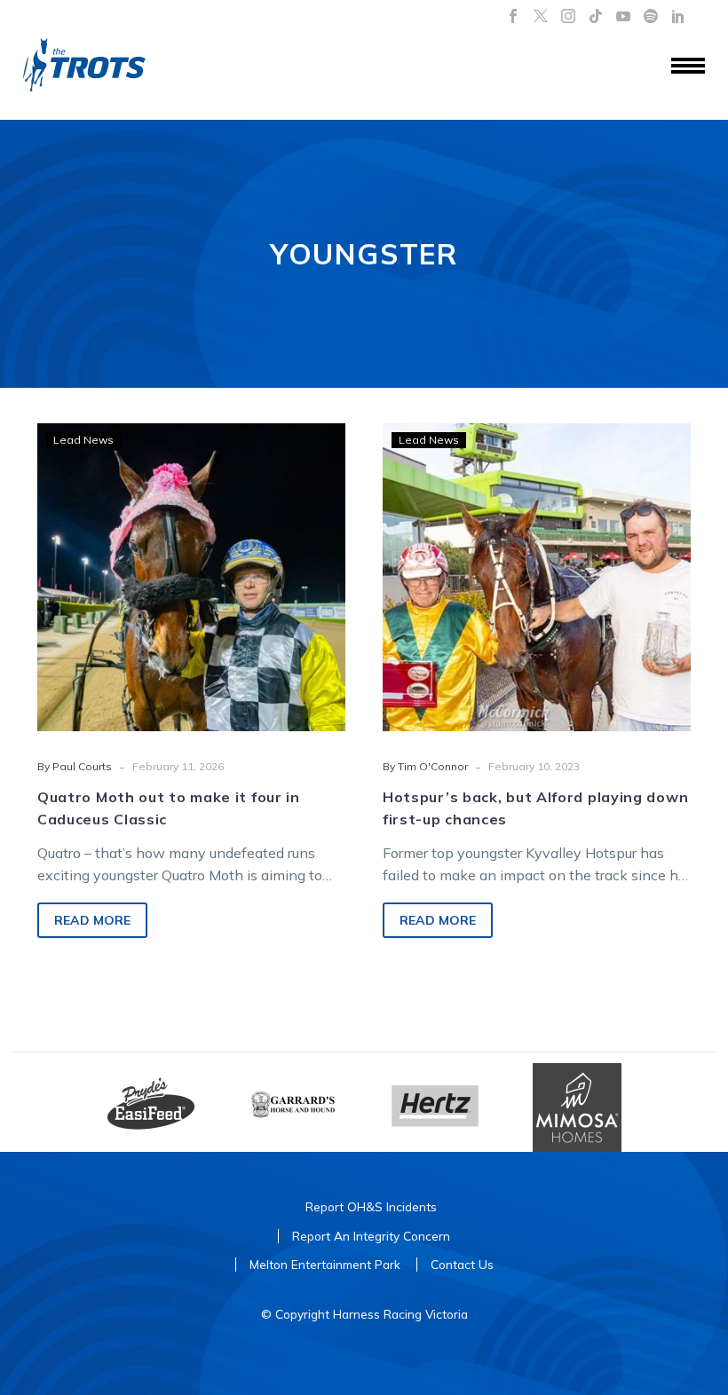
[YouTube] (623, 16)
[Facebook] (513, 16)
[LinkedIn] (678, 16)
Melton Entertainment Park (324, 1264)
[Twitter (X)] (541, 16)
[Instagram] (568, 16)
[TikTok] (596, 16)
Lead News (83, 439)
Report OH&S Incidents (371, 1206)
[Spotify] (651, 16)
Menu (688, 66)
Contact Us (462, 1264)
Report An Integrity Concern (371, 1235)
